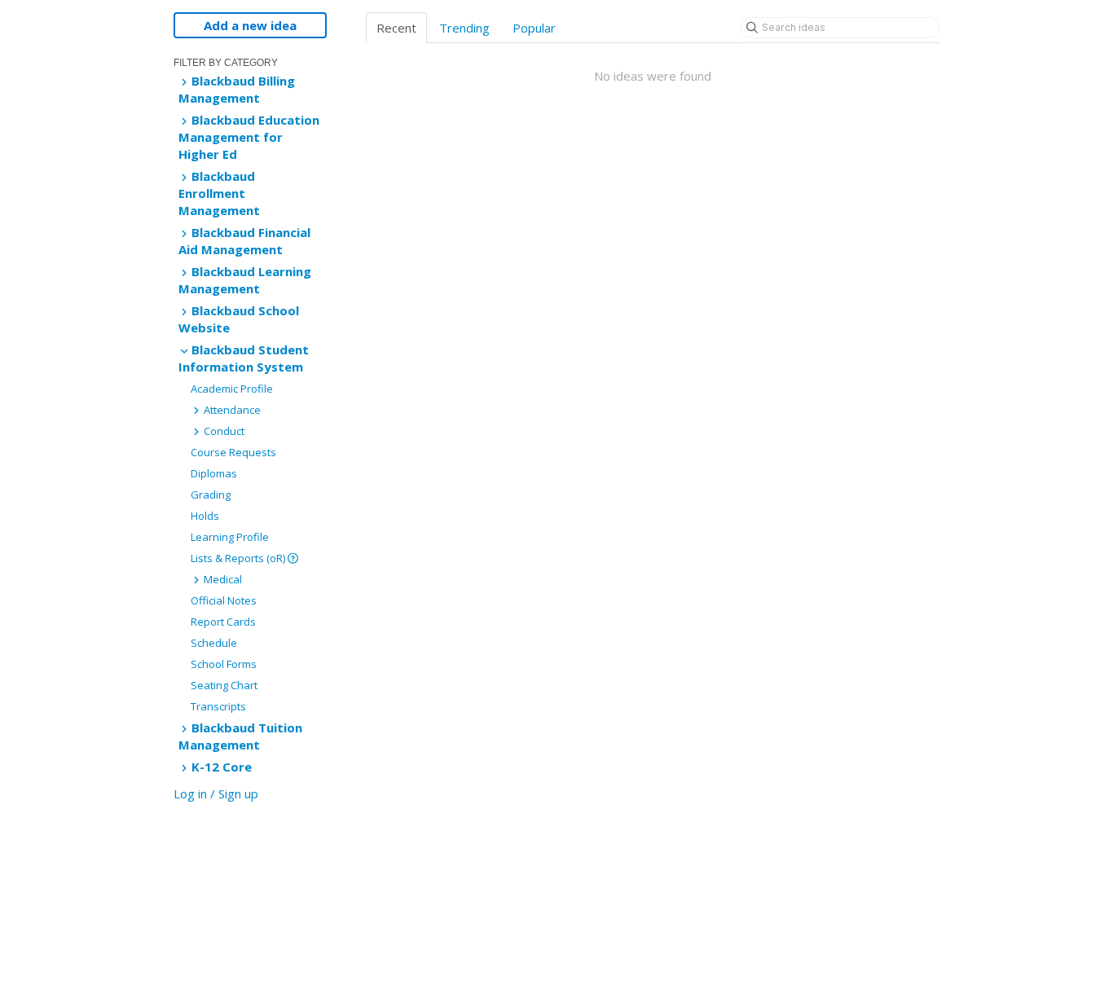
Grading (211, 494)
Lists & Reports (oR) (239, 558)
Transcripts (218, 706)
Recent (396, 28)
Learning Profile (230, 537)
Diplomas (214, 473)
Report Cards (223, 621)
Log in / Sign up (216, 793)
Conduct (222, 431)
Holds (205, 515)
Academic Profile (232, 388)
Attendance (231, 409)
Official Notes (224, 600)
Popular (534, 28)
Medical (221, 579)
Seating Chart (224, 685)
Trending (464, 28)
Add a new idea (250, 25)
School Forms (224, 664)
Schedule (214, 642)
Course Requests (233, 452)
